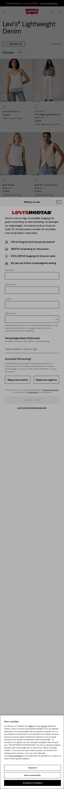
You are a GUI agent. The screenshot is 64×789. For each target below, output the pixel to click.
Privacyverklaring (15, 756)
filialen (31, 726)
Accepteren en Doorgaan (33, 783)
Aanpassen (32, 768)
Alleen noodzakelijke (32, 775)
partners (44, 726)
